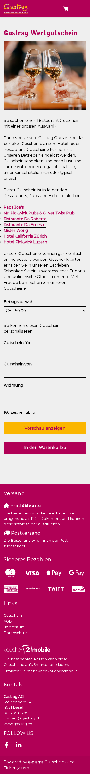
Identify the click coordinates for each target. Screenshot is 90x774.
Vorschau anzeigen (45, 428)
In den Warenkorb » (45, 447)
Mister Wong (16, 230)
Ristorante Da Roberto (25, 219)
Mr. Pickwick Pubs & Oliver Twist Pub (39, 213)
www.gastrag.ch (18, 723)
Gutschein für (17, 343)
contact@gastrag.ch (22, 718)
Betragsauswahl (19, 302)
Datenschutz (15, 632)
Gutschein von (18, 364)
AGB (8, 621)
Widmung (13, 385)
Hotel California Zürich (25, 236)
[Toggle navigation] (81, 9)
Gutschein (13, 615)
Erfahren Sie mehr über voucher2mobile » (42, 671)
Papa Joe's (14, 207)
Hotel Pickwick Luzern (25, 242)
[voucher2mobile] (28, 649)
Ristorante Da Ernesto (25, 224)
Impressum (14, 627)
